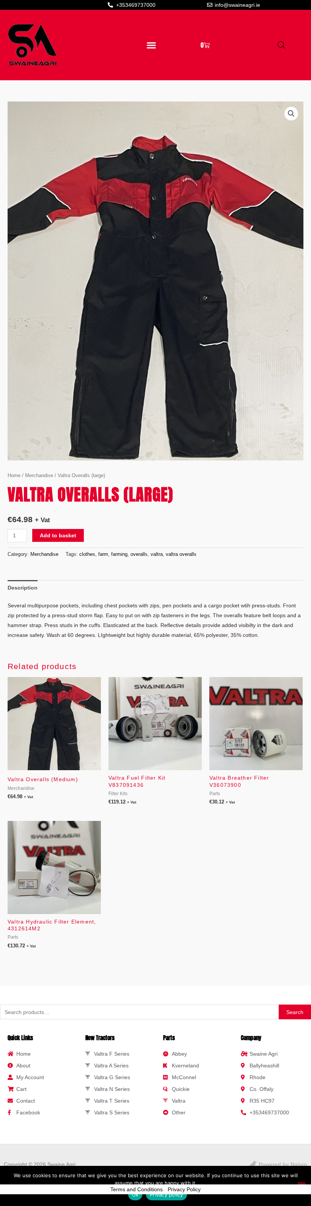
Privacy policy (166, 1195)
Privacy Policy (184, 1189)
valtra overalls (181, 554)
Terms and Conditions (136, 1189)
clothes (87, 554)
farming (119, 554)
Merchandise (39, 475)
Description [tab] (23, 588)
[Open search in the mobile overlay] (281, 44)
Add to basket (58, 535)
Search (294, 1012)
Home (14, 475)
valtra (157, 554)
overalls (139, 554)
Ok (135, 1195)
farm (103, 554)
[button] (151, 44)
